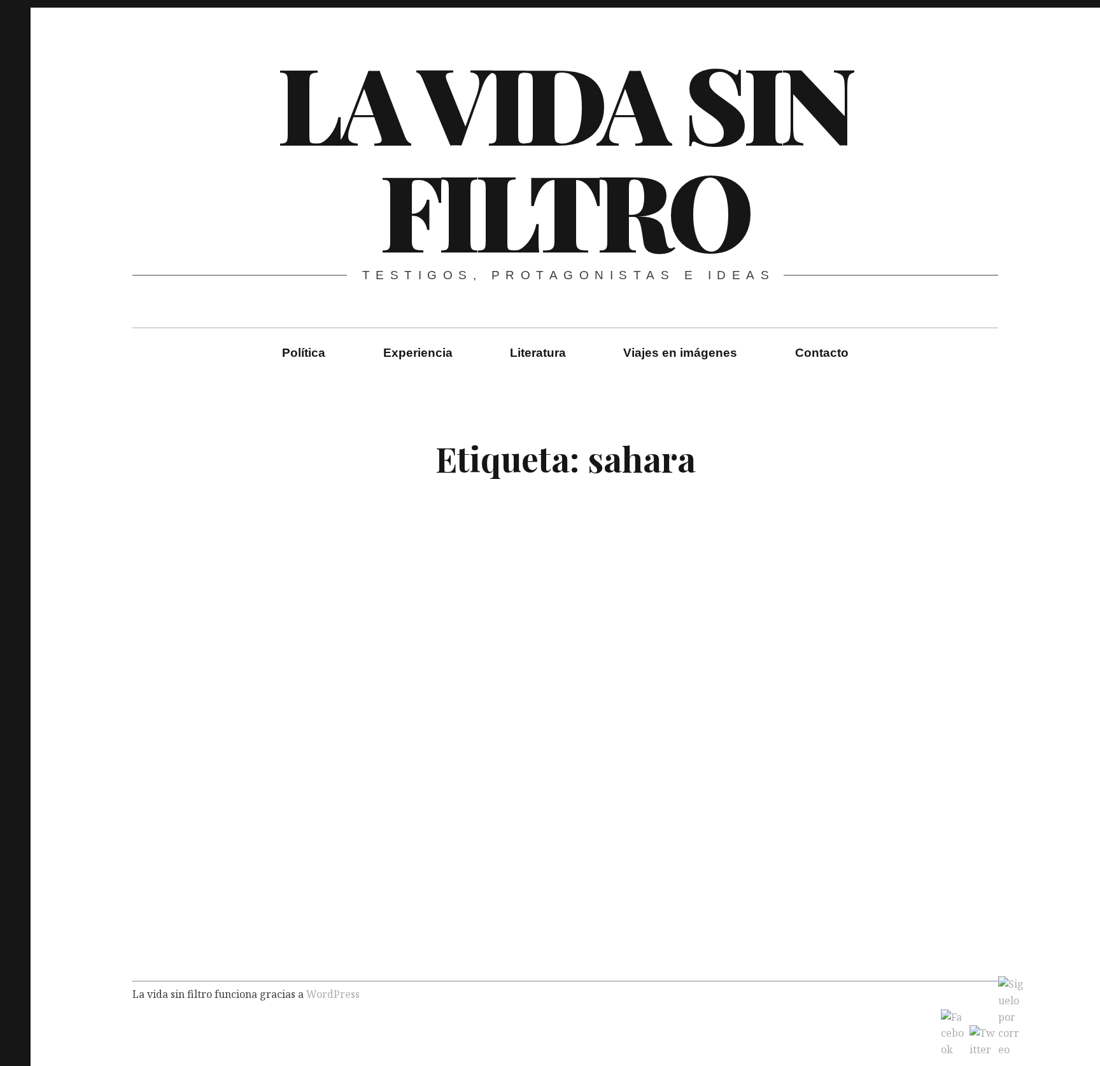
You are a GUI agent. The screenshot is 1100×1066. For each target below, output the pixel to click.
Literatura (538, 352)
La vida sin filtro (564, 155)
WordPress (333, 993)
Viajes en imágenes (680, 352)
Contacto (822, 352)
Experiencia (418, 352)
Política (303, 352)
